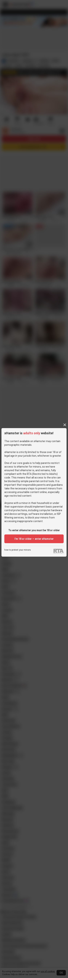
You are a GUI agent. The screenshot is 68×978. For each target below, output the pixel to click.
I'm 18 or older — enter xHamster (34, 538)
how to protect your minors (17, 550)
